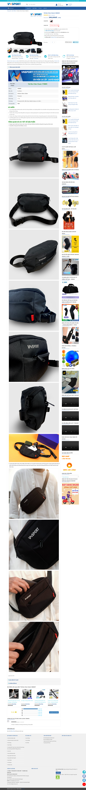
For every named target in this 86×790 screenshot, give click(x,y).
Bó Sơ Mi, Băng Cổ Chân (48, 739)
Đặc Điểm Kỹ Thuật (13, 680)
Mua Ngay (76, 42)
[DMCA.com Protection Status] (58, 779)
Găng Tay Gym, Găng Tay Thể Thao (50, 741)
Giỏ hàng (9, 742)
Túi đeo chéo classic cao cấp (12, 61)
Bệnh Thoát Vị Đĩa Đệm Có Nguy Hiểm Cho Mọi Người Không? (73, 127)
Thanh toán (10, 764)
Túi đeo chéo (56, 61)
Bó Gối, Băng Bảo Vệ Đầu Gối (49, 738)
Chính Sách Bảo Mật (11, 738)
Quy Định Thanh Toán (12, 755)
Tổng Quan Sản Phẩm (14, 67)
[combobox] (70, 476)
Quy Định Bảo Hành (11, 753)
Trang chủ (9, 11)
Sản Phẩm (14, 11)
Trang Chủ (29, 8)
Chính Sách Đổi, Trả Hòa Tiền (13, 740)
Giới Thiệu (35, 8)
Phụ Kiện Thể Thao (47, 743)
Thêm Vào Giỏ (69, 42)
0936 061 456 (53, 37)
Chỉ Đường (58, 772)
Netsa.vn (23, 789)
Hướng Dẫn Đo (13, 683)
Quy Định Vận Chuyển (12, 758)
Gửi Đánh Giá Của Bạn (54, 712)
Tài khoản (9, 762)
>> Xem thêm (20, 58)
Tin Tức (40, 8)
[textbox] (70, 477)
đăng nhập (13, 731)
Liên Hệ (45, 8)
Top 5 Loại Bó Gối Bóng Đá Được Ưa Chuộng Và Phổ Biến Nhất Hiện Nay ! (73, 91)
